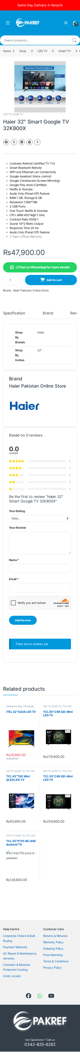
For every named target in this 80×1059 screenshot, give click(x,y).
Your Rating (17, 511)
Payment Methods (15, 947)
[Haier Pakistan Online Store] (24, 405)
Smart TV (64, 51)
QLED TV (56, 706)
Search (74, 40)
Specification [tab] (14, 313)
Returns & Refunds (55, 936)
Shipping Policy (53, 948)
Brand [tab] (48, 313)
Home (7, 51)
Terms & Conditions (55, 961)
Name (14, 560)
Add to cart (54, 280)
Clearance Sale (14, 706)
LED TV (42, 51)
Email (14, 579)
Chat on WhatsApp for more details (44, 267)
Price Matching (53, 955)
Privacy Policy (52, 967)
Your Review (17, 527)
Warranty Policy (53, 942)
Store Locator (12, 976)
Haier (40, 332)
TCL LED (67, 706)
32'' (39, 350)
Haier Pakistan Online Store (31, 290)
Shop (22, 51)
